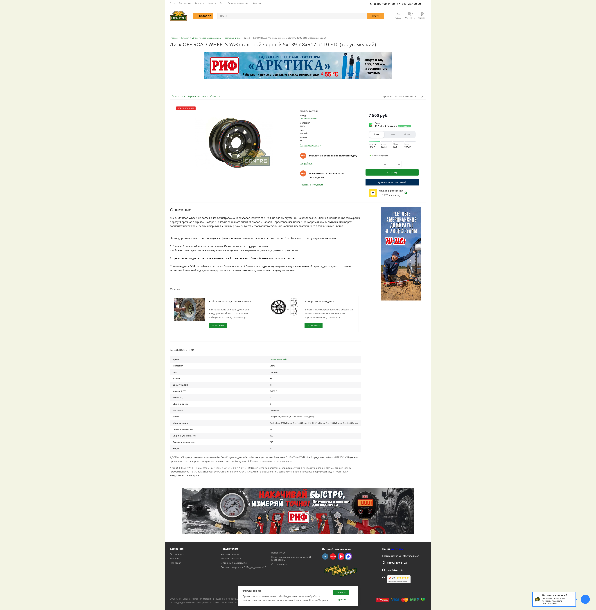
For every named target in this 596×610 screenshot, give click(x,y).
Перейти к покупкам (311, 184)
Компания (176, 548)
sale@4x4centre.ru (397, 570)
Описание (177, 96)
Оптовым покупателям (234, 562)
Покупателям (229, 548)
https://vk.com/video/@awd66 (341, 556)
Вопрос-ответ (279, 552)
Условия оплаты (230, 554)
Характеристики (197, 96)
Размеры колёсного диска (319, 301)
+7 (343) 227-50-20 (409, 4)
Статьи (214, 96)
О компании (177, 554)
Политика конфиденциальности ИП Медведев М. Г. (291, 558)
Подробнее (306, 163)
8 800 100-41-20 (384, 4)
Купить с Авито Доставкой (392, 182)
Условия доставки (231, 558)
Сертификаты (279, 564)
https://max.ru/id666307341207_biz (348, 556)
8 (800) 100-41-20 (397, 562)
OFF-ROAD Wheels (308, 118)
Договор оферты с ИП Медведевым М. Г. (244, 567)
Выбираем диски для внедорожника (230, 301)
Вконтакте (325, 556)
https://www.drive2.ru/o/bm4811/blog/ (333, 556)
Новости (175, 558)
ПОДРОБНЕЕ (218, 325)
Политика (175, 562)
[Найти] (375, 16)
